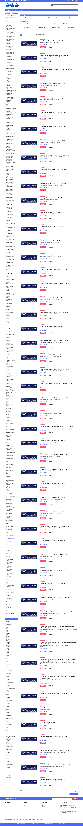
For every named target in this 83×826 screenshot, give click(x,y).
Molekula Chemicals (9, 156)
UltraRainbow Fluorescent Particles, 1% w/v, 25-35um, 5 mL (53, 469)
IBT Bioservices (8, 714)
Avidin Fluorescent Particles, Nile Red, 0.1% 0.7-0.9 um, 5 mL (54, 312)
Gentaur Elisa (8, 445)
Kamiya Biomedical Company (10, 688)
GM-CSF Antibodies (9, 446)
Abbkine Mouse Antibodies (10, 216)
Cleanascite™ (8, 354)
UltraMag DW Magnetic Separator (47, 722)
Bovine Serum (62, 815)
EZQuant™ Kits (8, 420)
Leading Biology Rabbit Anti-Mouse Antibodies (10, 123)
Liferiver (7, 751)
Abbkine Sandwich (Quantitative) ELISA (9, 234)
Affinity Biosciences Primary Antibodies (10, 34)
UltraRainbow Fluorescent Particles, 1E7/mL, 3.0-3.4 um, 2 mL (54, 497)
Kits (6, 495)
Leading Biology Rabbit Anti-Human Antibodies (10, 120)
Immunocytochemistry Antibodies (9, 476)
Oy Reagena (8, 730)
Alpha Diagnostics (9, 670)
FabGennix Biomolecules (10, 425)
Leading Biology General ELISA (10, 104)
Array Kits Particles (10, 535)
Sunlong (7, 669)
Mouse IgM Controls (9, 522)
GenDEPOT (8, 691)
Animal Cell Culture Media (10, 312)
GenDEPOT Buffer (9, 74)
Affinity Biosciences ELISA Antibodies (10, 23)
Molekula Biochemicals (10, 147)
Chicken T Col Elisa (9, 352)
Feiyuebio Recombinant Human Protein (10, 430)
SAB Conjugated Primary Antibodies (10, 586)
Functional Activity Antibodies (9, 436)
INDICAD (7, 758)
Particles (7, 534)
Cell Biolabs (8, 699)
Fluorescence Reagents (10, 433)
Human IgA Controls (9, 464)
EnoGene (7, 621)
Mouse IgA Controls (9, 519)
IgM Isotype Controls (9, 472)
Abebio (7, 666)
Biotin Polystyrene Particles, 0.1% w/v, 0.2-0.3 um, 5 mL (52, 779)
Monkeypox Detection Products (9, 290)
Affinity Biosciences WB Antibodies (10, 43)
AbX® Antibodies (9, 303)
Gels (7, 442)
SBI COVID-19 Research (10, 592)
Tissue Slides (8, 603)
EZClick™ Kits (8, 417)
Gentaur (7, 693)
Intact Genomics (8, 731)
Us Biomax (8, 685)
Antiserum (7, 319)
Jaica (7, 721)
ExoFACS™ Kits (8, 408)
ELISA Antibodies (9, 393)
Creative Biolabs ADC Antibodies (9, 281)
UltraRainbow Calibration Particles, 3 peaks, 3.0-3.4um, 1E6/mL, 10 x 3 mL (57, 612)
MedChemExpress (9, 660)
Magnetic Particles (10, 540)
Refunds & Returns (48, 823)
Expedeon (7, 712)
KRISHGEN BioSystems (10, 655)
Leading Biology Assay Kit (10, 88)
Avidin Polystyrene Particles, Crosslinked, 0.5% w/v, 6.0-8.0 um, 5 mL (55, 55)
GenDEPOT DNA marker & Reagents (10, 79)
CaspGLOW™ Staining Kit (10, 334)
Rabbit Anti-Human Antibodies (9, 567)
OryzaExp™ (8, 531)
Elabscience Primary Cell (10, 68)
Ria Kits (7, 582)
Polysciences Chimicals (10, 249)
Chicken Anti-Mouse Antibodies (9, 348)
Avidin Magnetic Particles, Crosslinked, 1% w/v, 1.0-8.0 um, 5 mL (54, 141)
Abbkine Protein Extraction (10, 223)
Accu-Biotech (8, 739)
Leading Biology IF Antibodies (11, 108)
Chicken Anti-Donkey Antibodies (9, 340)
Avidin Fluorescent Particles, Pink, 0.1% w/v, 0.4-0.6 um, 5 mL (54, 355)
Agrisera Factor (8, 49)
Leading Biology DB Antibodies (9, 94)
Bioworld (7, 649)
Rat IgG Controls (8, 576)
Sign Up (73, 0)
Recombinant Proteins (9, 580)
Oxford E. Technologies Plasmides (10, 173)
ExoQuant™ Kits (8, 411)
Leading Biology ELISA (9, 98)
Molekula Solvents (9, 160)
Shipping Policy (35, 823)
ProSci (7, 627)
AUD (28, 0)
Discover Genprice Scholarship (65, 812)
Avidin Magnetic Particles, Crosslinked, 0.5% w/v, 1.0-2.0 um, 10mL (55, 155)
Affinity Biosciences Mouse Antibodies (10, 29)
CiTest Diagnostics (9, 700)
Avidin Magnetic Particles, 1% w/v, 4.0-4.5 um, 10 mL (52, 226)
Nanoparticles (9, 541)
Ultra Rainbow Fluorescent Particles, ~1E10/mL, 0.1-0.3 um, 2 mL (55, 597)
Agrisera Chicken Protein (10, 47)
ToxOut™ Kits (8, 604)
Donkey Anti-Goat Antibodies (11, 377)
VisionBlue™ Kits (8, 610)
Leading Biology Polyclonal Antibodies (10, 118)
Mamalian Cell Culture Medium (9, 501)
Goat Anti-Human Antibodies (11, 452)
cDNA (7, 336)
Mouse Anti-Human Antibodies (9, 514)
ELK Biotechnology (9, 640)
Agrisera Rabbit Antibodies (10, 58)
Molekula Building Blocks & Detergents (10, 151)
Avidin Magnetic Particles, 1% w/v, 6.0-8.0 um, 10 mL (52, 212)
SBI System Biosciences (10, 682)
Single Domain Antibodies (10, 279)
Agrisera (7, 678)
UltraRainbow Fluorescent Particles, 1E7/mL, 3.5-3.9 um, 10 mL (54, 455)
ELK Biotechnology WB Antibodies (9, 287)
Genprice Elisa (8, 728)
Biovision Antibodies (9, 328)
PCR (6, 544)
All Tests (7, 310)
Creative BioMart (9, 681)
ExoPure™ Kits (8, 410)
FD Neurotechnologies (9, 718)
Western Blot (8, 612)
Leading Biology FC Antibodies (9, 101)
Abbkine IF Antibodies (9, 213)
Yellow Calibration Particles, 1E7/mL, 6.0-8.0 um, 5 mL (52, 41)
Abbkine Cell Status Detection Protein (9, 208)
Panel (7, 532)
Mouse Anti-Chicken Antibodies (9, 506)
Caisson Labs (8, 703)
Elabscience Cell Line (9, 67)
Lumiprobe (7, 694)
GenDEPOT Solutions (9, 87)
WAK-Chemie (8, 752)
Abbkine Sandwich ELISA (10, 236)
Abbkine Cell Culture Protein (10, 15)
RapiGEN (7, 740)
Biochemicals (8, 324)
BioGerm (7, 761)
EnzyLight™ (8, 401)
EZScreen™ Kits (8, 422)
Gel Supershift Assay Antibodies (9, 439)
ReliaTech (7, 687)
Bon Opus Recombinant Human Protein (10, 266)
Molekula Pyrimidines (9, 157)
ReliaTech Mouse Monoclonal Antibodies (11, 292)
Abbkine (7, 663)
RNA (7, 583)
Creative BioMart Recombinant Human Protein (10, 271)
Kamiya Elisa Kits (9, 493)
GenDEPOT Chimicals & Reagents (10, 76)
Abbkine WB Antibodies (10, 237)
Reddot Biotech (8, 664)
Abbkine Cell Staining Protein (10, 205)
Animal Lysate (8, 313)
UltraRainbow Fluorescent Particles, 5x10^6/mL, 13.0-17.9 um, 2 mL (55, 526)
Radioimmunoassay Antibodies (9, 574)
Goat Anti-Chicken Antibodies (9, 449)
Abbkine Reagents (9, 232)
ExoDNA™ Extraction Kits (10, 407)
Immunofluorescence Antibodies (9, 478)
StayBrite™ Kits (8, 595)
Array (7, 321)
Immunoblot (8, 473)
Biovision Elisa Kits (9, 330)
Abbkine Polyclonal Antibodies (9, 220)
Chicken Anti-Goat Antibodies (9, 342)
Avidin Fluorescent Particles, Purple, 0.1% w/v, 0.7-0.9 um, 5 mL (54, 298)
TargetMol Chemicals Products (9, 198)
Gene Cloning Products (10, 443)
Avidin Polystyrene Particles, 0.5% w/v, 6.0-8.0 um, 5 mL (52, 83)
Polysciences (8, 767)
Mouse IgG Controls (9, 520)
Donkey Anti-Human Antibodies (9, 380)
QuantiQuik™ (8, 556)
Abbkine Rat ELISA (9, 230)
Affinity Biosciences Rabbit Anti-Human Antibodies (10, 37)
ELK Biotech (8, 719)
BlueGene (7, 661)
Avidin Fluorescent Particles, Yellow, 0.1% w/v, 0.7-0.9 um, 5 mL (54, 326)
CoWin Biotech (8, 757)
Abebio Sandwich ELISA (10, 239)
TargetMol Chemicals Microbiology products (9, 193)
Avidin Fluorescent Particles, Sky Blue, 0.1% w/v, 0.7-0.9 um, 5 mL (55, 283)
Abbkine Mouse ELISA (9, 217)
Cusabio (7, 625)
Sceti (7, 675)
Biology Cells (8, 325)
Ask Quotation (9, 10)
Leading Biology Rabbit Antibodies (9, 129)
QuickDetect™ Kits (9, 558)
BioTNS (7, 755)
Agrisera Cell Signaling (9, 46)
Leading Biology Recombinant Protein (11, 131)
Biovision (7, 657)
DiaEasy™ (7, 370)
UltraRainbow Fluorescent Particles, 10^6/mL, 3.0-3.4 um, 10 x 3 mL (55, 412)
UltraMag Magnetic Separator (46, 708)
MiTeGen (7, 684)
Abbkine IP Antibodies (9, 214)
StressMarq (8, 633)
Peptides (7, 547)
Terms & (21, 823)
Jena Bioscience (8, 673)
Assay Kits (8, 322)
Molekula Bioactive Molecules (9, 145)
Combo (7, 357)
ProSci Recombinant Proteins (11, 174)
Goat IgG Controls (9, 457)
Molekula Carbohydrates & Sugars (10, 154)
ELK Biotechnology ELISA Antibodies (10, 284)
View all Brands (8, 769)
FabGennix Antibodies (9, 423)
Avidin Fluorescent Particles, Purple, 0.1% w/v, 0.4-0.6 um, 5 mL (54, 340)
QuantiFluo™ (8, 555)
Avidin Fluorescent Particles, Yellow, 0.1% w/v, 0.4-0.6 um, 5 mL (54, 369)
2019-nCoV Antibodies (9, 297)
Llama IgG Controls (9, 499)
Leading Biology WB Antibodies (9, 141)
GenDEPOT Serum (9, 85)
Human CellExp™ (8, 463)
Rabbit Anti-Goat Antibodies (10, 565)
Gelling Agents (8, 440)
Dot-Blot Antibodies (9, 387)
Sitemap (15, 824)
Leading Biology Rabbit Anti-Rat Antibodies (10, 126)
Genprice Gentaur (9, 724)
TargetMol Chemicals (9, 746)
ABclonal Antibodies (9, 262)
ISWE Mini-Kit (8, 490)
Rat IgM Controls (9, 577)
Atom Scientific (8, 717)
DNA (7, 372)
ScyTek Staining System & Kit (11, 259)
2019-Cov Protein (9, 296)
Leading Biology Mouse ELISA (11, 112)
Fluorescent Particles (10, 538)
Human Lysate (8, 467)
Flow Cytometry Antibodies (10, 432)
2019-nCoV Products (9, 299)
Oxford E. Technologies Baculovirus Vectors (10, 167)
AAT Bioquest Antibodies (10, 260)
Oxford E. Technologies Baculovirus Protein (10, 164)
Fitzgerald (7, 628)
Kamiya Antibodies (9, 492)
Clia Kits (7, 355)
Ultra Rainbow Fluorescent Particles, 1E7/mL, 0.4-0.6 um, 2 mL (54, 583)
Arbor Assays (8, 702)
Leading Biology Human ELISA (10, 106)
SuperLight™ (8, 600)
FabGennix (7, 667)
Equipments (8, 405)
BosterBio (7, 648)
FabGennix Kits (8, 426)
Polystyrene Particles (10, 543)
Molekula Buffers (9, 149)
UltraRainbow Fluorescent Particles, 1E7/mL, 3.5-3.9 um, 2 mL (54, 440)
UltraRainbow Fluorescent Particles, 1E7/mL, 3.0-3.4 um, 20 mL (54, 483)
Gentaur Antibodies (9, 242)
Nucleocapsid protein (9, 526)
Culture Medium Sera (9, 364)
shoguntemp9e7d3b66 (9, 180)
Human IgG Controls (9, 466)
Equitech (7, 709)
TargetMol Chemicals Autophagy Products (9, 187)
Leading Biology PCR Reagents (9, 115)
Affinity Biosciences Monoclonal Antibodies (10, 26)
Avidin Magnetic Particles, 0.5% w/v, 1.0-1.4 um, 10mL (52, 240)
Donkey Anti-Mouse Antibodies (9, 383)
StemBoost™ (8, 597)
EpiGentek (7, 636)
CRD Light (7, 743)
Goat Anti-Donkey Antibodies (11, 451)
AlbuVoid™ (7, 309)
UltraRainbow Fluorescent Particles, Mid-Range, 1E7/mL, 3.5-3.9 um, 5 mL (57, 426)
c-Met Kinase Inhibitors (10, 333)
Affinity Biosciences (9, 654)
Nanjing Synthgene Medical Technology (10, 737)
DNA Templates (8, 614)
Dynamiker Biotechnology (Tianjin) (11, 766)
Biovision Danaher (63, 804)
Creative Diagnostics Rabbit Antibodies (10, 361)
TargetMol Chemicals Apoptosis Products (9, 184)
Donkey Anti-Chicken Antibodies (9, 376)
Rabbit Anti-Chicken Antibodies (9, 560)
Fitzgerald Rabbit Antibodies (10, 277)
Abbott (7, 733)
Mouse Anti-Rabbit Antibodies (9, 517)
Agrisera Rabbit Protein (10, 61)
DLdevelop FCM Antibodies (10, 273)
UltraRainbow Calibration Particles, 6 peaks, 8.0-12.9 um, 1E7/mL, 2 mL (56, 693)
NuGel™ (7, 528)
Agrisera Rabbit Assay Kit (10, 59)
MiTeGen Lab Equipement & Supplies (10, 247)
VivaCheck (7, 754)
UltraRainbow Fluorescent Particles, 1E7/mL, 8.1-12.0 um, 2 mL (54, 540)
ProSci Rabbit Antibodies (10, 263)
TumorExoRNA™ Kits (9, 606)
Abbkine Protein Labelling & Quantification (10, 225)
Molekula (7, 672)
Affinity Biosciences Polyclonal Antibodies (9, 32)
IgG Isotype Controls (9, 470)
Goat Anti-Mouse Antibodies (10, 454)
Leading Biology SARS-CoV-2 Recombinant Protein (11, 137)
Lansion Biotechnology (10, 745)
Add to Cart (43, 47)
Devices (7, 369)
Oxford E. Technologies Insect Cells (10, 170)
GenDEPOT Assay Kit (9, 73)
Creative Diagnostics (9, 658)
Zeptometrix (8, 705)
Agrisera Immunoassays (10, 50)
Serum (7, 594)
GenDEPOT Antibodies (9, 71)
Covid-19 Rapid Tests (9, 358)
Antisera (7, 318)
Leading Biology (8, 642)
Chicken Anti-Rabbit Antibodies (9, 351)
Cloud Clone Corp (9, 646)
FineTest (7, 634)
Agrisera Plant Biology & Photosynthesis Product (10, 53)
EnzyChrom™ (8, 398)
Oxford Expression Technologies (11, 722)
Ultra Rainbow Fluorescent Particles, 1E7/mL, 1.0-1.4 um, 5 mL (54, 569)
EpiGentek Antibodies (9, 404)
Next (75, 791)
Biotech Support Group (9, 715)
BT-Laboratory (8, 637)
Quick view (29, 48)
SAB (6, 622)
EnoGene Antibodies (9, 396)
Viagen (7, 727)
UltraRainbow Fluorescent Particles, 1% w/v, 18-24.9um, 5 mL (54, 512)
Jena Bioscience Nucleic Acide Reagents (10, 244)
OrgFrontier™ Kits (9, 529)
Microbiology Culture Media (10, 507)
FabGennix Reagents (9, 428)
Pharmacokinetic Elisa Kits (10, 294)
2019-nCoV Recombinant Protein (10, 301)
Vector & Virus (8, 607)
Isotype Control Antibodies (10, 486)
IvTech (7, 725)
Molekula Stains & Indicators (10, 162)
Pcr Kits (7, 546)
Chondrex (7, 706)
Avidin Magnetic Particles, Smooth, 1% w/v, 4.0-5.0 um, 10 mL (54, 169)
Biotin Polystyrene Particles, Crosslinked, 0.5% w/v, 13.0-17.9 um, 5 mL (56, 750)
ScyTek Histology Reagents (10, 253)
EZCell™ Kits (8, 416)
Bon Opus (7, 679)
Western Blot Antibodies (10, 613)
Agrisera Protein (8, 56)
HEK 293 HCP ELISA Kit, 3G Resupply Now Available (68, 811)
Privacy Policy (62, 823)
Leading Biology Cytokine (10, 91)
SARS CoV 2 (8, 591)
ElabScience (8, 645)
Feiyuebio (7, 630)
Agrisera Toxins (8, 62)
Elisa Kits (7, 395)
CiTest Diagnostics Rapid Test (10, 269)
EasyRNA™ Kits (8, 389)
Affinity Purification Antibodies (9, 306)
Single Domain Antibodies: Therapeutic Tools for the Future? (68, 806)
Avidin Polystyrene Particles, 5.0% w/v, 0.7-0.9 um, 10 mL (53, 126)
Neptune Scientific (9, 749)
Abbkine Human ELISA (9, 211)
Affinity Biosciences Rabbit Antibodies (10, 40)
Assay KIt (7, 64)
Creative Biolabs (8, 624)
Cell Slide (7, 337)
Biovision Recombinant (10, 331)
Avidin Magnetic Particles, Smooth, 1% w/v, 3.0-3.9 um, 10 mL (54, 183)
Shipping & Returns (27, 806)
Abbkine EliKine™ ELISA (10, 210)
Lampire (7, 690)
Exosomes (8, 413)
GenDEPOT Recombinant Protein (10, 84)
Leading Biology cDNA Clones (11, 90)
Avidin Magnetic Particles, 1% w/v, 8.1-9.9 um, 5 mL (51, 198)
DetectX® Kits (8, 367)
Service (7, 176)
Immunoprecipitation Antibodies (9, 484)
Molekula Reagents (9, 159)
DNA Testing (8, 373)
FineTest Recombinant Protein (9, 276)
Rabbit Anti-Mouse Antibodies (9, 570)
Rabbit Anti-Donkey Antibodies (9, 563)
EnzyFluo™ (7, 399)
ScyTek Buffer (8, 252)
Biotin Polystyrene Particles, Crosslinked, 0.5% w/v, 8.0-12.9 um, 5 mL (56, 765)
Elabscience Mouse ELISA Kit (11, 392)
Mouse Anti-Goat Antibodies (10, 512)
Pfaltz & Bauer (8, 652)
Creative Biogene (9, 760)
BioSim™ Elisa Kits (9, 327)
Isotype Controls (9, 487)
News (16, 10)
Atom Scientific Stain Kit (10, 65)
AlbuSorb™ (7, 307)
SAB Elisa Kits (8, 588)
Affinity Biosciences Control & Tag (10, 20)
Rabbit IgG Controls (9, 572)
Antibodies (8, 315)
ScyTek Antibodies (9, 250)
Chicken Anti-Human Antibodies (9, 345)
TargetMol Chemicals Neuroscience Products (10, 195)
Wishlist (25, 804)
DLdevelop (7, 643)
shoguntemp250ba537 (9, 177)
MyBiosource (8, 748)
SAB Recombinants (9, 589)
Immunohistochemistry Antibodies (10, 481)
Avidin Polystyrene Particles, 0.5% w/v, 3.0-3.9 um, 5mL (52, 98)
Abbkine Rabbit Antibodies (10, 229)
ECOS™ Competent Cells (10, 390)
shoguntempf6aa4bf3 (9, 182)
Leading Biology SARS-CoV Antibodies (10, 134)
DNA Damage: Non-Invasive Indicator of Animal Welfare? (67, 809)
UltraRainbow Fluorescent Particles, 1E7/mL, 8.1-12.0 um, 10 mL (54, 554)
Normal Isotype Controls (10, 525)
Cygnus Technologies (9, 708)
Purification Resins (9, 552)
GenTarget (7, 676)
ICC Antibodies (8, 469)
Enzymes (7, 402)
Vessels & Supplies (9, 609)
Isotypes (7, 489)
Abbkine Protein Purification (10, 227)
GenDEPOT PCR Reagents (10, 81)
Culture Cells (8, 363)
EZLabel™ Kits (8, 419)
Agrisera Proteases (9, 55)
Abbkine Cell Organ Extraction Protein (9, 204)
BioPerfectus (8, 763)
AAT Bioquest (8, 639)
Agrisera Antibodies (9, 44)
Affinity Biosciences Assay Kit (10, 18)
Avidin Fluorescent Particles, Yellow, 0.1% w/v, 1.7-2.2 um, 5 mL (54, 269)
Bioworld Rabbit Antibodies (10, 240)
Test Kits (7, 601)
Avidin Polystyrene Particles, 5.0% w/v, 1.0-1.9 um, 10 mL (53, 112)
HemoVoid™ (8, 461)
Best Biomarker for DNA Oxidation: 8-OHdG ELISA (68, 807)
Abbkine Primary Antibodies (10, 221)
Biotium (7, 631)
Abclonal (7, 651)
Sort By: (36, 34)
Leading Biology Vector (10, 139)
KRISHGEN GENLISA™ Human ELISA (11, 497)
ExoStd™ (7, 414)
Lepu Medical (8, 734)
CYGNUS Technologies (9, 366)
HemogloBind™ (8, 460)
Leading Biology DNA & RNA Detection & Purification (10, 97)
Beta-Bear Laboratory (9, 764)
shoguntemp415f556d (9, 179)
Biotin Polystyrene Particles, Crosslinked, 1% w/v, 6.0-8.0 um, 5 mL (55, 736)
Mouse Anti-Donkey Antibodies (9, 510)
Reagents (7, 579)
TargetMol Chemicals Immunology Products (9, 190)
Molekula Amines (9, 143)
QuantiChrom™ (8, 553)
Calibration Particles (10, 537)
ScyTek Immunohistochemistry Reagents (10, 256)
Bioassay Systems (9, 711)
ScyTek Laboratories (9, 696)
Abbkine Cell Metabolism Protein (10, 201)
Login (69, 0)
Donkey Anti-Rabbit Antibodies (9, 385)
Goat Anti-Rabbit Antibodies (10, 455)
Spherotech (8, 697)
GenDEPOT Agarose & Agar (10, 70)
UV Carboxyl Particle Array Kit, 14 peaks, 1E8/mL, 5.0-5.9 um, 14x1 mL (56, 383)
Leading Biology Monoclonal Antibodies (10, 111)
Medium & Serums (9, 503)
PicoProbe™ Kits (8, 550)
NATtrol (7, 523)
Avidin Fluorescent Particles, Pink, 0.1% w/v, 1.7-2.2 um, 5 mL (54, 255)
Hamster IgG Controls (9, 458)
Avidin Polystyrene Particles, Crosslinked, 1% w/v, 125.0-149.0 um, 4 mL (56, 69)
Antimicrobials (8, 316)
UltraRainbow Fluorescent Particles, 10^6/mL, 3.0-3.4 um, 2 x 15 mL (55, 397)
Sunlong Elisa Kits (9, 598)
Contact (22, 10)
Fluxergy (7, 742)
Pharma (7, 549)
